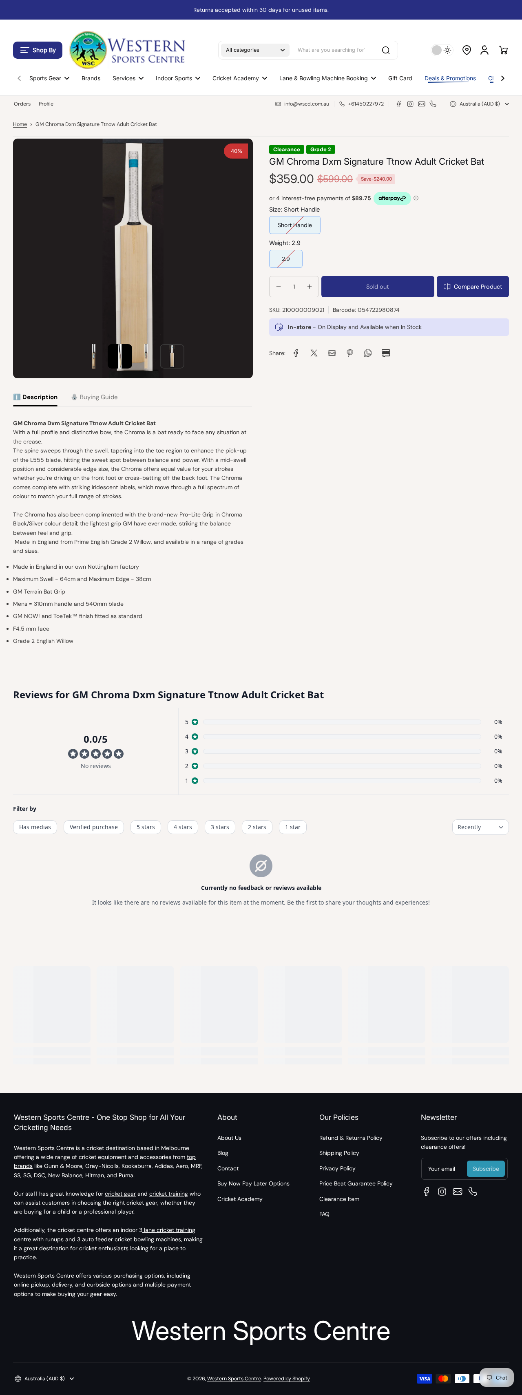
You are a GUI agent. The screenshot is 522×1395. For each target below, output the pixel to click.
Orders (22, 104)
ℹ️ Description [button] (35, 397)
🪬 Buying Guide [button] (94, 397)
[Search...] (385, 50)
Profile (46, 104)
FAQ (324, 1214)
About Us (229, 1137)
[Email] (422, 104)
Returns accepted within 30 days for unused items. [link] (261, 9)
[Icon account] (484, 50)
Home (20, 124)
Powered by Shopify (286, 1378)
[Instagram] (410, 104)
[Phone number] (433, 104)
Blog (222, 1153)
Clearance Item (339, 1199)
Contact (228, 1168)
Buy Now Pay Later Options (253, 1183)
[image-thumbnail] (94, 356)
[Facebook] (399, 104)
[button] (37, 50)
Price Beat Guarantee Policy (356, 1183)
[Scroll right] (503, 76)
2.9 (286, 258)
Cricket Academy (240, 1199)
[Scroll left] (19, 76)
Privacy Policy (337, 1168)
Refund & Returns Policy (351, 1137)
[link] (296, 353)
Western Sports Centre (234, 1378)
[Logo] (126, 50)
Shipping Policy (339, 1153)
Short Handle (295, 225)
